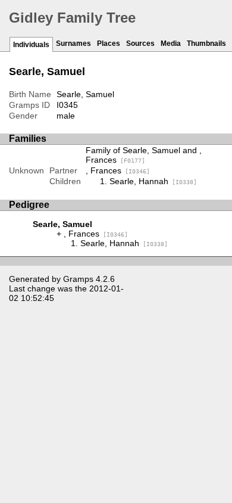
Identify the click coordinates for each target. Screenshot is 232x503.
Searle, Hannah (153, 181)
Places (108, 43)
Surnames (73, 43)
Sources (140, 43)
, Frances (118, 170)
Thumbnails (206, 43)
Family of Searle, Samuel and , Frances (144, 154)
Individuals (31, 45)
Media (171, 43)
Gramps (78, 279)
